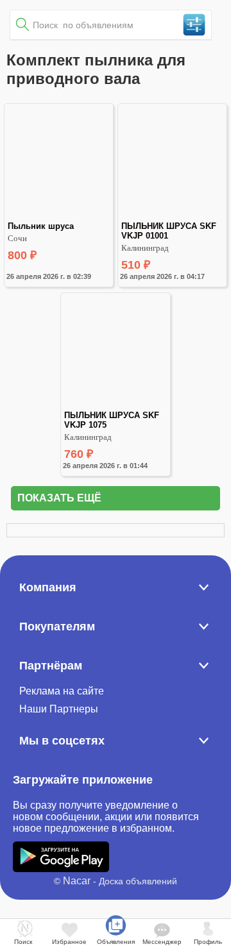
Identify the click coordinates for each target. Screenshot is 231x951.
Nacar (76, 880)
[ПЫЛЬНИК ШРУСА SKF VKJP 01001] (172, 215)
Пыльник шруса (41, 226)
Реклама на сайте (61, 691)
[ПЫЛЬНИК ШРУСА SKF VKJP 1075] (115, 405)
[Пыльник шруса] (58, 215)
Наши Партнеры (58, 708)
